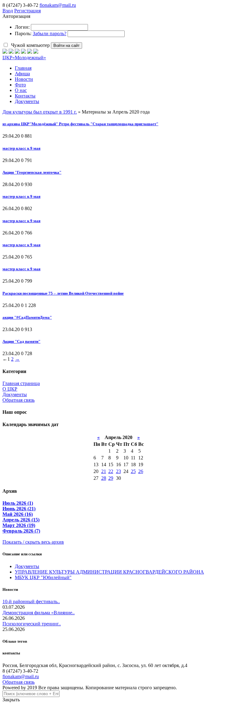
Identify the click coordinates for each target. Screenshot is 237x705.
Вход (7, 10)
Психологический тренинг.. (31, 623)
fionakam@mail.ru (58, 5)
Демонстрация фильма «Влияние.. (38, 612)
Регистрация (27, 10)
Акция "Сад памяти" (21, 341)
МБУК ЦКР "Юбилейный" (43, 577)
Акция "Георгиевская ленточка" (31, 172)
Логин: (22, 27)
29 (110, 478)
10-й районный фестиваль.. (31, 601)
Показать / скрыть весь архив (33, 542)
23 (118, 471)
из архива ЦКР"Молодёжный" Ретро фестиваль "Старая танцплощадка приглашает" (80, 124)
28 (103, 478)
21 (103, 471)
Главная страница (21, 383)
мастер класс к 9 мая (21, 148)
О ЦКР (9, 389)
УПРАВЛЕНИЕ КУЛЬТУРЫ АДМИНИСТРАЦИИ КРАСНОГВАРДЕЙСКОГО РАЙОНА (109, 571)
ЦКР (24, 57)
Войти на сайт (66, 45)
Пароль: (23, 33)
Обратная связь (18, 400)
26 (140, 471)
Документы (14, 394)
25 (133, 471)
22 (110, 471)
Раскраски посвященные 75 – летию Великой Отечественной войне (63, 293)
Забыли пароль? (49, 33)
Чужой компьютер (30, 45)
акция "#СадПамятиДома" (27, 317)
